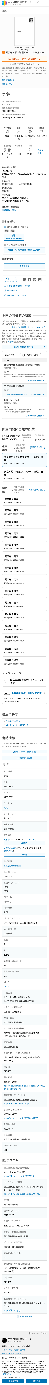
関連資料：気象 (9, 210)
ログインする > (8, 84)
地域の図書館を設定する (24, 347)
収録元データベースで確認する (26, 58)
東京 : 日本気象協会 (12, 865)
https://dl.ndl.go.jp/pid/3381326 (19, 1175)
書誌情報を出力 (13, 290)
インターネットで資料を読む (13, 1350)
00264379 (8, 850)
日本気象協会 (10, 847)
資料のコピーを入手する (11, 1353)
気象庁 (7, 839)
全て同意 (36, 1380)
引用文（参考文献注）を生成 (18, 286)
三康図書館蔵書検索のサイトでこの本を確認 (24, 394)
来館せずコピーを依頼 (14, 238)
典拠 (23, 843)
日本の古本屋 (12, 721)
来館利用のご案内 (36, 447)
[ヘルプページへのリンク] (27, 49)
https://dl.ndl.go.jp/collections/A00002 (22, 1193)
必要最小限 (13, 1380)
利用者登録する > (9, 80)
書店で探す (24, 266)
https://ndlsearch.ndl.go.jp (16, 1103)
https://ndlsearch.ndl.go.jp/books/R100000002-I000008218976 (24, 1087)
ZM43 (6, 986)
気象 (6, 807)
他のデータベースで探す (16, 295)
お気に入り (8, 281)
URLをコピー (15, 281)
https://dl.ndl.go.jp (12, 1310)
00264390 (30, 839)
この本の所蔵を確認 (34, 380)
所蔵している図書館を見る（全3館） (24, 250)
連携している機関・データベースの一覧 (27, 327)
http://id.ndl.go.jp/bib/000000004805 (21, 1117)
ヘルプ (10, 342)
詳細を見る (40, 152)
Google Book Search (16, 724)
